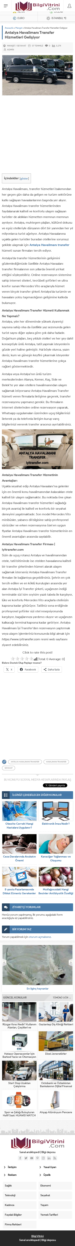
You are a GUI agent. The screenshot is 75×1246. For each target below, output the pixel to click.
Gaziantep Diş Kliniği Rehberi (56, 1024)
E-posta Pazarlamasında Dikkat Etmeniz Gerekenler (19, 891)
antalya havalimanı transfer (25, 761)
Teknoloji (10, 1195)
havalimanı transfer (56, 761)
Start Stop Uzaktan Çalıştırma (19, 1085)
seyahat (8, 768)
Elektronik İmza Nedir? (56, 823)
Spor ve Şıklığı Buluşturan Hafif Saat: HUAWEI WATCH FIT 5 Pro (19, 1115)
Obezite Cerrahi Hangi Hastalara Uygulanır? (19, 825)
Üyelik (47, 1175)
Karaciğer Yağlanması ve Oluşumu (56, 858)
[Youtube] (31, 1158)
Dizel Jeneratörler (56, 1053)
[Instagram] (43, 1158)
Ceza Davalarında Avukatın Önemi (19, 858)
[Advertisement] (37, 135)
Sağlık (8, 1185)
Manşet (18, 27)
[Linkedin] (49, 1158)
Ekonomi (45, 1185)
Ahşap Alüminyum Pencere (56, 1112)
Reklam (12, 1175)
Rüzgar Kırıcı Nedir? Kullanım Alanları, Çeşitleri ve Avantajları (19, 1027)
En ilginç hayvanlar (37, 988)
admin (10, 49)
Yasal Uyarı (49, 1167)
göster (24, 178)
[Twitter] (26, 1158)
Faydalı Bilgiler (13, 1214)
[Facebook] (20, 1158)
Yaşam (44, 1205)
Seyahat (21, 45)
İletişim (12, 1167)
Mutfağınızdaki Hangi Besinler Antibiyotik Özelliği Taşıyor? (55, 893)
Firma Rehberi (13, 1224)
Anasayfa (9, 27)
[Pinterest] (37, 1158)
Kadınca (9, 1205)
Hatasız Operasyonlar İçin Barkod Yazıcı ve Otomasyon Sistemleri (19, 1057)
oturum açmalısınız (40, 937)
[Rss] (54, 1158)
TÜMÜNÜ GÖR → (62, 997)
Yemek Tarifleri (49, 1214)
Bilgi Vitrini (37, 1236)
